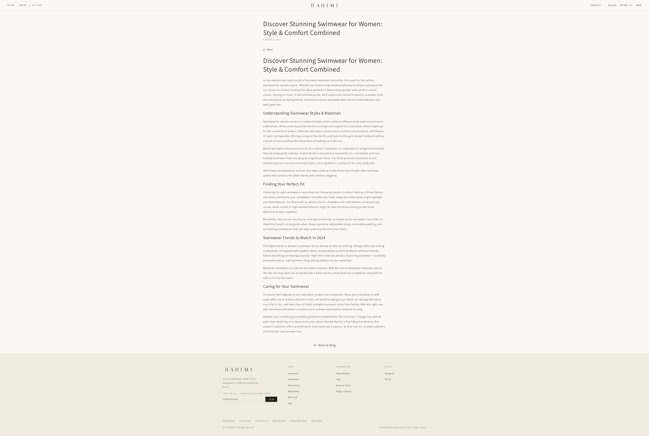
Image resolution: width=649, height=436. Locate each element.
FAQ (338, 379)
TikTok (387, 379)
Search (595, 5)
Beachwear (294, 391)
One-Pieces (294, 385)
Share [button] (270, 49)
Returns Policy (343, 385)
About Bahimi (343, 373)
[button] (639, 5)
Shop (10, 5)
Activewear (293, 379)
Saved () (626, 5)
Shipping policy (279, 420)
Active (37, 5)
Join (271, 399)
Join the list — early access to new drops (246, 393)
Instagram (389, 373)
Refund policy (229, 420)
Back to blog (327, 345)
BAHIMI (325, 5)
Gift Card (292, 397)
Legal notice (316, 420)
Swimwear (293, 373)
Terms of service (262, 420)
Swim (23, 5)
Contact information (299, 420)
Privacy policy (245, 420)
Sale (290, 403)
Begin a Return (344, 391)
